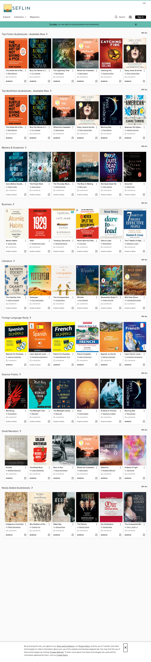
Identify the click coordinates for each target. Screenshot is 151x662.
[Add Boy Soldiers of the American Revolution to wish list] (48, 535)
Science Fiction (10, 374)
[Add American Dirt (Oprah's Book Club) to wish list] (143, 138)
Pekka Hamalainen (14, 527)
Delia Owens (83, 74)
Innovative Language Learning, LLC (40, 357)
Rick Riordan (59, 74)
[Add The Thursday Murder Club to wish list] (72, 194)
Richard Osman (60, 187)
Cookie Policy (62, 655)
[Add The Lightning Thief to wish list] (72, 81)
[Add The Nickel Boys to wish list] (48, 478)
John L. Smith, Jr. (132, 527)
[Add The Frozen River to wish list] (48, 194)
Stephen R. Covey (132, 244)
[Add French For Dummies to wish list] (72, 365)
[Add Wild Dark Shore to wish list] (143, 308)
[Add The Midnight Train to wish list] (48, 421)
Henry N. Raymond (85, 357)
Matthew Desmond (14, 470)
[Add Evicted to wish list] (25, 478)
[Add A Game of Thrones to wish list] (120, 421)
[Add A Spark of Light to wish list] (143, 478)
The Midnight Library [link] (61, 411)
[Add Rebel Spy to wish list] (72, 535)
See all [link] (144, 33)
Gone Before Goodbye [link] (15, 184)
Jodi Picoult (130, 470)
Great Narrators (10, 431)
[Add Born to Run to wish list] (72, 478)
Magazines (35, 17)
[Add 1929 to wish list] (48, 251)
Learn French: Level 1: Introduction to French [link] (134, 354)
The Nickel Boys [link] (36, 468)
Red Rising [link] (10, 411)
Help (144, 3)
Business (7, 204)
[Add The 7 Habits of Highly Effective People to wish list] (143, 251)
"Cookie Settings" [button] (57, 652)
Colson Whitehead (38, 470)
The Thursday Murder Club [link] (62, 184)
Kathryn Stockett (13, 300)
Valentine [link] (104, 468)
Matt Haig (35, 414)
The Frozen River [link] (36, 184)
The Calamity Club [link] (13, 297)
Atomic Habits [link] (11, 241)
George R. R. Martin (109, 414)
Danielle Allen (107, 527)
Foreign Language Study (15, 317)
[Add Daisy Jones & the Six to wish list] (143, 81)
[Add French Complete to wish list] (96, 365)
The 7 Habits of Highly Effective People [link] (134, 241)
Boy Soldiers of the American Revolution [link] (39, 524)
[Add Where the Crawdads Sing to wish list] (96, 81)
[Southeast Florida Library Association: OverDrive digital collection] (16, 8)
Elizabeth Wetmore (109, 470)
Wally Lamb (83, 187)
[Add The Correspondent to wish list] (72, 308)
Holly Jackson (107, 187)
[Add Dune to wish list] (96, 421)
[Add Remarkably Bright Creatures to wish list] (120, 308)
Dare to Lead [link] (106, 241)
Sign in (141, 17)
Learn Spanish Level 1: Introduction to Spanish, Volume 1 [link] (39, 354)
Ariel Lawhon (36, 187)
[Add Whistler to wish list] (96, 308)
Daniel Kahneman (61, 244)
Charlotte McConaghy (134, 300)
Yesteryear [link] (34, 297)
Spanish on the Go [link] (108, 354)
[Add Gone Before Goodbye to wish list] (25, 194)
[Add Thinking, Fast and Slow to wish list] (72, 251)
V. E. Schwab (36, 74)
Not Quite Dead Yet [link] (108, 184)
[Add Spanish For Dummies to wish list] (25, 365)
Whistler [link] (80, 297)
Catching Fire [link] (106, 71)
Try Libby (53, 24)
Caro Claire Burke (37, 300)
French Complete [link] (84, 354)
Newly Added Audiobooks (16, 488)
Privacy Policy (84, 646)
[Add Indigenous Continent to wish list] (25, 535)
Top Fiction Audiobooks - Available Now (24, 34)
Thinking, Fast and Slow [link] (62, 241)
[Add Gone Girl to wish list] (143, 194)
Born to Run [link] (58, 468)
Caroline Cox (36, 527)
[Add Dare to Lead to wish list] (120, 251)
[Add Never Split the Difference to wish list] (96, 251)
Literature (7, 261)
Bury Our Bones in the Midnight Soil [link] (39, 71)
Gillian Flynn (131, 187)
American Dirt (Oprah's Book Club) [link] (134, 127)
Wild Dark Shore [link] (131, 297)
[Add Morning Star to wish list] (120, 138)
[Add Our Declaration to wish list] (120, 535)
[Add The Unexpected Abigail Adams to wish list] (143, 535)
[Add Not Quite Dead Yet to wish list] (120, 194)
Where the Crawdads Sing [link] (86, 71)
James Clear (12, 244)
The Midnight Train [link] (37, 411)
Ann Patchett (83, 300)
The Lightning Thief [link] (61, 71)
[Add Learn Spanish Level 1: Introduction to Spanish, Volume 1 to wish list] (48, 365)
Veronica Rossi (60, 527)
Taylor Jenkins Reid (133, 74)
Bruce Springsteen (61, 470)
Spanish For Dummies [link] (14, 354)
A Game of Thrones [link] (108, 411)
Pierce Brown (107, 130)
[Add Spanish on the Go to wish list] (120, 365)
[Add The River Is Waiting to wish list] (96, 194)
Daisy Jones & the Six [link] (133, 71)
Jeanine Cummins (133, 130)
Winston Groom (84, 527)
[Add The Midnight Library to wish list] (72, 421)
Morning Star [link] (106, 127)
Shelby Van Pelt (108, 300)
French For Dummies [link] (61, 354)
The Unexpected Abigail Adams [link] (134, 524)
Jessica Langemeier (14, 357)
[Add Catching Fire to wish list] (120, 81)
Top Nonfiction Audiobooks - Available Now (25, 91)
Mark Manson (12, 74)
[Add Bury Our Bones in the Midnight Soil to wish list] (48, 81)
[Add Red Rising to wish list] (25, 421)
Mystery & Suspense (13, 147)
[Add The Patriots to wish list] (96, 535)
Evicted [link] (9, 468)
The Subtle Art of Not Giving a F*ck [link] (15, 71)
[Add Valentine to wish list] (120, 478)
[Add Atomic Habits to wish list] (25, 251)
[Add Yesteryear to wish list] (48, 308)
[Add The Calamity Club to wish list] (25, 308)
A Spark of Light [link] (131, 468)
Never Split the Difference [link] (86, 241)
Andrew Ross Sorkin (38, 244)
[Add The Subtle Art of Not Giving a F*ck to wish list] (25, 81)
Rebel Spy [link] (57, 524)
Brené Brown (107, 244)
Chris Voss (82, 244)
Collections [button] (19, 17)
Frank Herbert (83, 414)
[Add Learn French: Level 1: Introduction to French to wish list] (143, 365)
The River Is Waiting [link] (85, 184)
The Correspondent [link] (61, 297)
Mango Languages (109, 357)
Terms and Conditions (65, 646)
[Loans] (130, 17)
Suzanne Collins (108, 74)
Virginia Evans (60, 300)
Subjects (6, 17)
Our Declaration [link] (107, 524)
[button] (120, 17)
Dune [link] (79, 411)
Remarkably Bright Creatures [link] (110, 297)
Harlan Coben (12, 187)
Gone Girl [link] (128, 184)
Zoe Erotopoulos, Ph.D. (62, 357)
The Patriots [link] (82, 524)
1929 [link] (32, 241)
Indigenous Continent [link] (14, 524)
